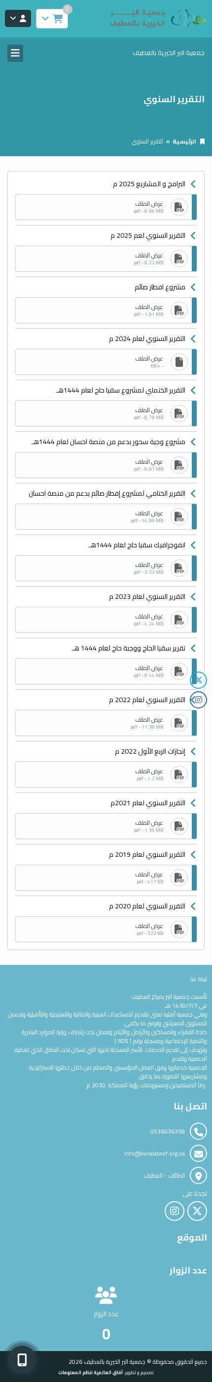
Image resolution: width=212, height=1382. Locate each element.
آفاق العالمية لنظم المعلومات (90, 1372)
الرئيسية (184, 141)
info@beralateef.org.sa (154, 1153)
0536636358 (167, 1131)
